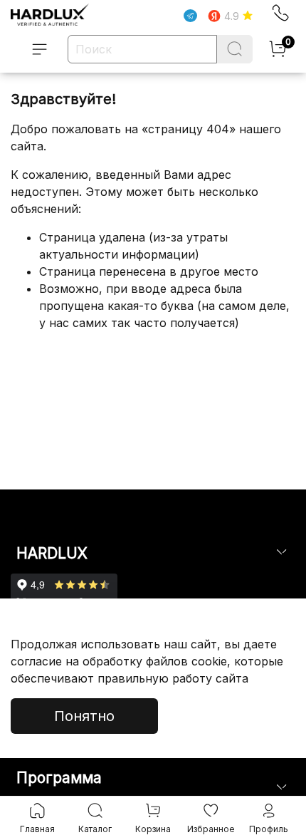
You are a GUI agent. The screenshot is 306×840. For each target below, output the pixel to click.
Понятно (84, 716)
